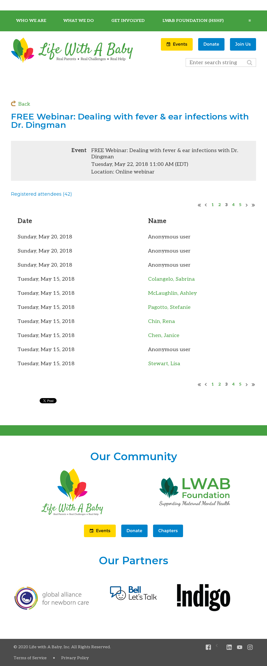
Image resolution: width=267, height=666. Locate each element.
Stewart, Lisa (164, 364)
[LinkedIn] (229, 647)
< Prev (206, 205)
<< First (199, 205)
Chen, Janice (163, 335)
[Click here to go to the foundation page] (194, 515)
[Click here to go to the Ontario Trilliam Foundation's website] (52, 608)
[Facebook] (208, 647)
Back (24, 104)
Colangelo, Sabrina (171, 279)
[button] (177, 49)
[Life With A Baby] (72, 62)
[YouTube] (239, 647)
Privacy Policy (75, 658)
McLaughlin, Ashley (172, 293)
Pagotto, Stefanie (169, 307)
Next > (247, 205)
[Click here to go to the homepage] (72, 515)
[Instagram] (250, 647)
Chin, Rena (161, 321)
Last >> (253, 205)
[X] (219, 647)
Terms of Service (30, 658)
